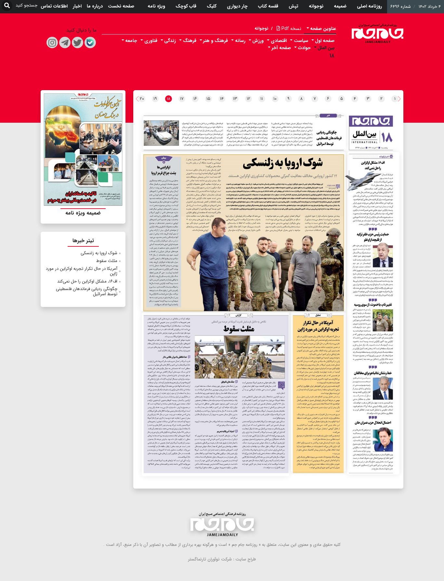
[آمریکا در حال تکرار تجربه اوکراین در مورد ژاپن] (318, 392)
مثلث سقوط (106, 260)
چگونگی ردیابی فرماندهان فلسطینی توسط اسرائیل (86, 291)
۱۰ (275, 98)
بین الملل (326, 47)
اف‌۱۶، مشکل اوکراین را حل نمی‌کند (87, 281)
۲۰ (142, 98)
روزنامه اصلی (369, 6)
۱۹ (155, 98)
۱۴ (222, 98)
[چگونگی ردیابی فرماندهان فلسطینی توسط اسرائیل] (244, 133)
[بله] (90, 42)
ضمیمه (340, 6)
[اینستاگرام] (52, 42)
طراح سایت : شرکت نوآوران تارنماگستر (222, 559)
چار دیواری (237, 6)
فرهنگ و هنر (215, 40)
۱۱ (261, 98)
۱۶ (195, 98)
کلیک (211, 6)
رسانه (240, 40)
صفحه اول (324, 40)
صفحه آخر (281, 47)
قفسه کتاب (268, 6)
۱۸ (332, 55)
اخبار (77, 6)
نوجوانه (316, 6)
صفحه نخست (121, 6)
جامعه (131, 40)
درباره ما (95, 6)
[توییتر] (77, 42)
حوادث (304, 47)
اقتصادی (279, 40)
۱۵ (208, 98)
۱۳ (235, 98)
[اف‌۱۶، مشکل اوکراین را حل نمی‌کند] (373, 313)
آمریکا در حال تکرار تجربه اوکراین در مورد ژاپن (81, 271)
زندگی (170, 40)
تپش (293, 6)
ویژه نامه (156, 6)
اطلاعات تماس (54, 6)
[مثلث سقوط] (215, 394)
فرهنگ (189, 40)
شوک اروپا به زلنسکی (99, 253)
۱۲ (248, 98)
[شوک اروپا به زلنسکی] (243, 231)
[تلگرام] (65, 42)
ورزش (258, 40)
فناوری (150, 40)
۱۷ (182, 98)
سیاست (301, 40)
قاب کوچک (186, 6)
